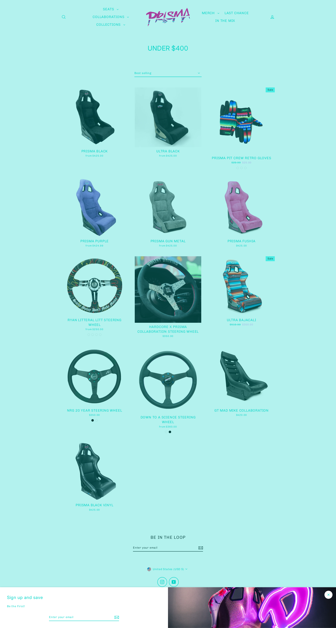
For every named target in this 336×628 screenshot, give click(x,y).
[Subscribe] (116, 617)
